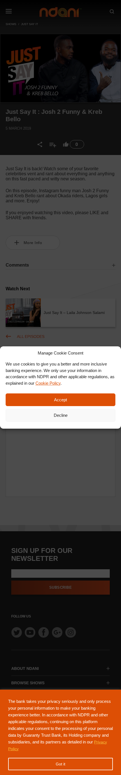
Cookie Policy (47, 383)
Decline (61, 415)
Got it (60, 764)
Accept (60, 399)
